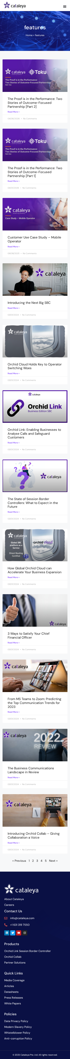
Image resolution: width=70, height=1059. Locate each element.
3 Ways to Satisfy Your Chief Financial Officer (28, 635)
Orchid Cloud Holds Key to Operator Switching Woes (35, 366)
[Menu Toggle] (64, 6)
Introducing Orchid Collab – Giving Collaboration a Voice (34, 835)
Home (29, 35)
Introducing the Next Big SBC (29, 303)
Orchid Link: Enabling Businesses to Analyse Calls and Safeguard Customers (34, 434)
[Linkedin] (6, 932)
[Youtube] (18, 932)
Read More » (14, 111)
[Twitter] (12, 932)
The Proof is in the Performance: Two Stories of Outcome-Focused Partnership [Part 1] (35, 172)
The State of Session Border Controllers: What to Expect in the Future (33, 503)
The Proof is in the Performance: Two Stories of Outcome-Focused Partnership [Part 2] (35, 103)
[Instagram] (24, 932)
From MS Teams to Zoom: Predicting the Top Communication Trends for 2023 (34, 703)
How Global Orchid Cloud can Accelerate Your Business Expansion (35, 570)
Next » (53, 861)
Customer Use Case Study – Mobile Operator (34, 239)
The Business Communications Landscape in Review (31, 770)
